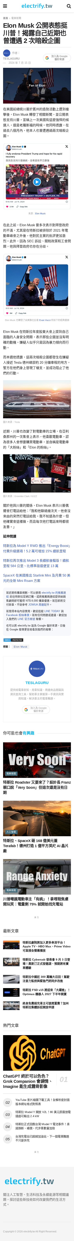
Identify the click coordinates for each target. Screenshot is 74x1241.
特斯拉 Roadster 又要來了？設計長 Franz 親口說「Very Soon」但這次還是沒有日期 (37, 787)
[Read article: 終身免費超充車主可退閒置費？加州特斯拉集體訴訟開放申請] (11, 1005)
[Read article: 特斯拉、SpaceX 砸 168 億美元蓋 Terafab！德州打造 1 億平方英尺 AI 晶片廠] (37, 818)
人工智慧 (11, 832)
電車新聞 (16, 18)
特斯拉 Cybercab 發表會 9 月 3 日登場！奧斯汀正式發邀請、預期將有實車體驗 (46, 963)
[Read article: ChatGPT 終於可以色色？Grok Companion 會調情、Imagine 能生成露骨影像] (37, 1053)
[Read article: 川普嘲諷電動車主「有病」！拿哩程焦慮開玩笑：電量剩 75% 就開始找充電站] (37, 877)
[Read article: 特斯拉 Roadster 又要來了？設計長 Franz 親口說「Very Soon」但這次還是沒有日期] (37, 760)
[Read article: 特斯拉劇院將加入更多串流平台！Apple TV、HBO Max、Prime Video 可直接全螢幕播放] (11, 945)
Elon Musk (40, 213)
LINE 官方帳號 (26, 618)
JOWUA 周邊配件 (38, 604)
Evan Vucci (45, 320)
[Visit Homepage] (37, 6)
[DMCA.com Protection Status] (13, 639)
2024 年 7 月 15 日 (20, 62)
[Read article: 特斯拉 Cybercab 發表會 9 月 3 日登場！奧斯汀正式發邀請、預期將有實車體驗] (11, 962)
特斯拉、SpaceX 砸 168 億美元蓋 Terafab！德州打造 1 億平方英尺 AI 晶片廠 (36, 846)
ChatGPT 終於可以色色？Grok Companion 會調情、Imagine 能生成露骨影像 (27, 1081)
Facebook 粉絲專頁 (17, 615)
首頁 (5, 18)
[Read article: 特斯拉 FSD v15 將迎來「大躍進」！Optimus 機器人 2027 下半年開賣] (11, 992)
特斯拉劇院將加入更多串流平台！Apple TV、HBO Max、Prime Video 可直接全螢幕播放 (47, 946)
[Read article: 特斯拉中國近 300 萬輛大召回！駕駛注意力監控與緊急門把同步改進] (11, 979)
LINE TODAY (52, 611)
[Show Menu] (5, 6)
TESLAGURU (11, 58)
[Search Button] (69, 6)
